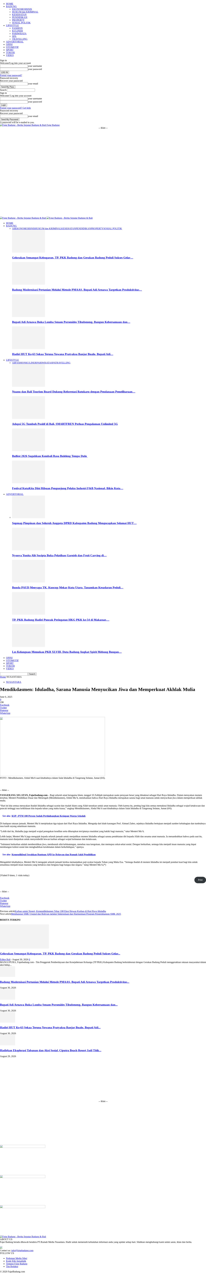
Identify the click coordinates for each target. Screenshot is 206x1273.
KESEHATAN (19, 14)
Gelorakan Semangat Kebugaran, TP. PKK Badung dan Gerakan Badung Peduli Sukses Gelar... (60, 953)
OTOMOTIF (12, 47)
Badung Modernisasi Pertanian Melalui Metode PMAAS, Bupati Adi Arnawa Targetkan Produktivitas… (77, 289)
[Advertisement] (103, 150)
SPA (14, 36)
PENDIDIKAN (19, 17)
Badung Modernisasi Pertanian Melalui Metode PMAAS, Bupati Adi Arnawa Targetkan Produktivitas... (64, 982)
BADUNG (11, 6)
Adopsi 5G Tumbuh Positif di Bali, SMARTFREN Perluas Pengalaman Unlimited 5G (65, 423)
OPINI (9, 44)
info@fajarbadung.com (22, 1250)
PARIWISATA (19, 33)
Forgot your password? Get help (15, 108)
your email (33, 83)
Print (200, 880)
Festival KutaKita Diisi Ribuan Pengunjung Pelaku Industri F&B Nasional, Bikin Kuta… (67, 488)
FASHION (17, 28)
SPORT (10, 50)
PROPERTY (18, 20)
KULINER (17, 31)
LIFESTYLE (12, 25)
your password (35, 69)
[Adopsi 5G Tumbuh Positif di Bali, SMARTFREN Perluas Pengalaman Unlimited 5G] (28, 418)
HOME (9, 3)
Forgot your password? (11, 75)
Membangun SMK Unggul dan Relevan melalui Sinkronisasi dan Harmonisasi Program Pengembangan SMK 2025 (66, 914)
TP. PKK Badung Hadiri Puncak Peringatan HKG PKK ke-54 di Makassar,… (60, 619)
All (13, 228)
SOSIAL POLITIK (21, 22)
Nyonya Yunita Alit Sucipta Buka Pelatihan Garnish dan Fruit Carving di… (59, 555)
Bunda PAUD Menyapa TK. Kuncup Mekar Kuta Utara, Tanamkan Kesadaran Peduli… (67, 587)
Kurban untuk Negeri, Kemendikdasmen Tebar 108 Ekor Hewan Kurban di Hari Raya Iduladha (60, 911)
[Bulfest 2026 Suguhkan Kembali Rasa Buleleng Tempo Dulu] (28, 450)
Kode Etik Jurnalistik (16, 1261)
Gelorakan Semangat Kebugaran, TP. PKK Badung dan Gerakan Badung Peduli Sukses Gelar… (72, 257)
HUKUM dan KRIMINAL (25, 12)
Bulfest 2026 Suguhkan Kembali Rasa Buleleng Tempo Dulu (50, 456)
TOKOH (10, 52)
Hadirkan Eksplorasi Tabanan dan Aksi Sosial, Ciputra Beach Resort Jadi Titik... (50, 1050)
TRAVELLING (19, 39)
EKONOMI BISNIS (22, 9)
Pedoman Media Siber (16, 1258)
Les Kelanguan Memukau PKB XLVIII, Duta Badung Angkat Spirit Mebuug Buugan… (67, 651)
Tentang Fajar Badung (16, 1263)
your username (35, 66)
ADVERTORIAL (15, 41)
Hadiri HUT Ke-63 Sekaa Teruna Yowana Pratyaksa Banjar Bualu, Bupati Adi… (62, 354)
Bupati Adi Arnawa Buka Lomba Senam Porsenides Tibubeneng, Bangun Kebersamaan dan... (59, 1004)
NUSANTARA (13, 682)
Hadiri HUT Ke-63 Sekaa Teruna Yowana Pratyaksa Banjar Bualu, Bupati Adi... (50, 1027)
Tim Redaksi (12, 1266)
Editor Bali (5, 959)
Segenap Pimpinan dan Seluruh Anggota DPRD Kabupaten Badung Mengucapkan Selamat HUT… (74, 523)
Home (3, 677)
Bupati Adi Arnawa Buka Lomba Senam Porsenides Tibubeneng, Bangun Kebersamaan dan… (71, 322)
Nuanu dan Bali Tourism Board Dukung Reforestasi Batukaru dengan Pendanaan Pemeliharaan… (73, 391)
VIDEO (10, 55)
